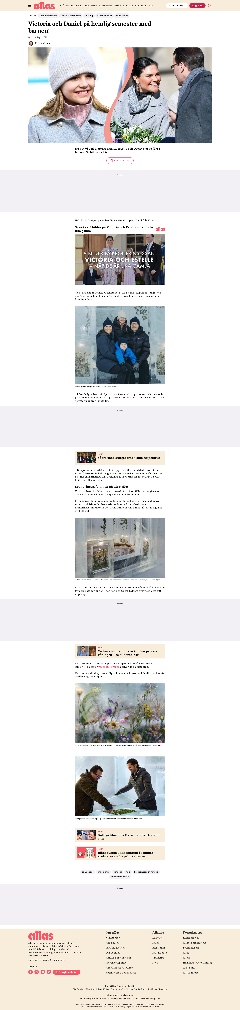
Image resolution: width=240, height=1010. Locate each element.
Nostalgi (89, 15)
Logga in (197, 5)
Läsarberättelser (48, 15)
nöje (30, 37)
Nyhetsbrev (113, 937)
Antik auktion (191, 972)
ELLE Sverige (86, 998)
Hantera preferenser (118, 957)
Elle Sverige (78, 989)
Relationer (91, 5)
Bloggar (128, 5)
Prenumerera (177, 5)
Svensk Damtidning (100, 989)
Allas (186, 952)
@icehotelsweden (109, 666)
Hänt (87, 989)
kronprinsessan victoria (146, 872)
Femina (113, 989)
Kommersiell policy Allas (121, 972)
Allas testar (122, 15)
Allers (186, 957)
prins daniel (103, 872)
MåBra (122, 989)
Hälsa (155, 942)
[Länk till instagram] (36, 972)
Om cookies (113, 952)
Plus (151, 5)
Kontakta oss (191, 937)
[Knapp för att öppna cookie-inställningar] (209, 5)
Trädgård (76, 5)
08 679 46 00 (154, 1007)
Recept (129, 989)
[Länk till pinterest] (49, 972)
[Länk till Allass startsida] (44, 5)
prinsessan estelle (120, 876)
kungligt (117, 872)
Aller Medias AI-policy (119, 967)
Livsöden (64, 5)
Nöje (155, 962)
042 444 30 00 (110, 1004)
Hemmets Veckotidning (197, 962)
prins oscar (87, 872)
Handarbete (105, 5)
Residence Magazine (157, 989)
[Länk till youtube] (43, 972)
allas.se (161, 1004)
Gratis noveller (104, 15)
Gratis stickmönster (71, 15)
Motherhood (140, 989)
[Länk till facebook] (30, 972)
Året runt (189, 967)
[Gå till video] (160, 229)
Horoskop (141, 5)
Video (117, 5)
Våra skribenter (115, 947)
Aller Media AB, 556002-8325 (105, 1007)
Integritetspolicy (116, 962)
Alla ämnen (112, 942)
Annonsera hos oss (194, 942)
